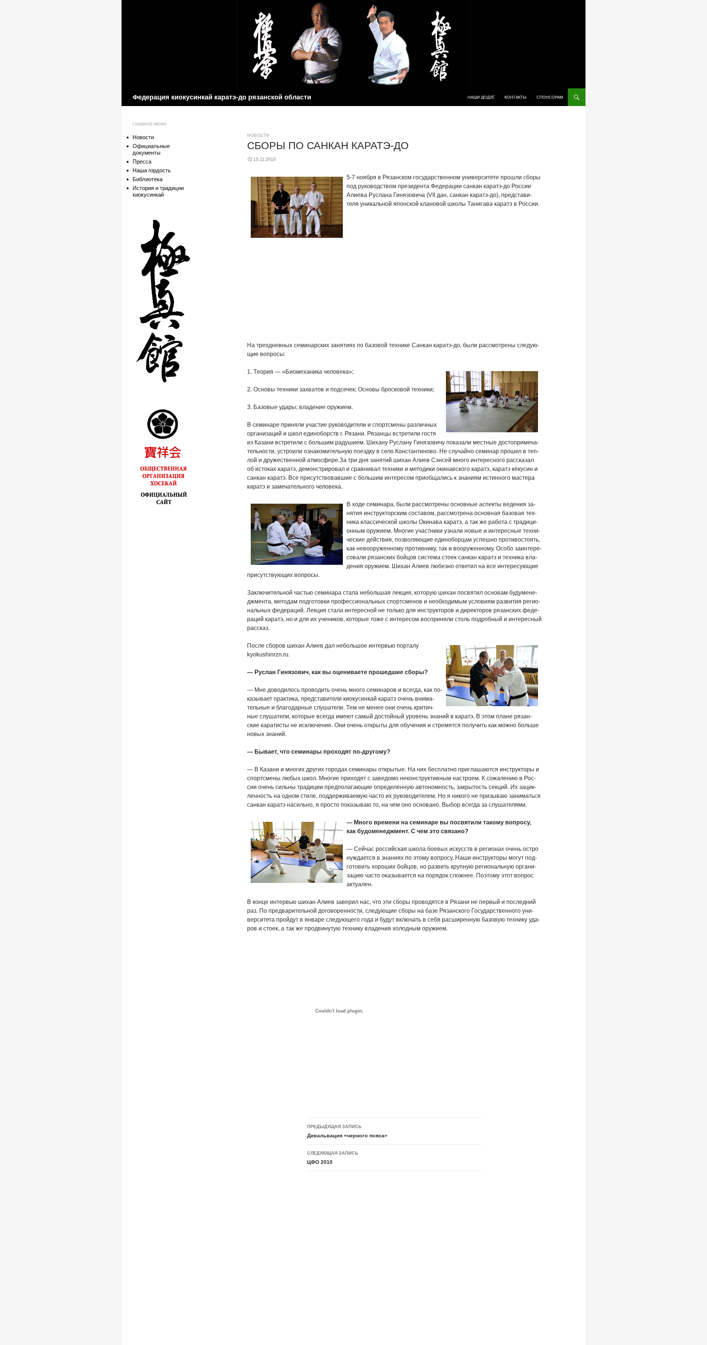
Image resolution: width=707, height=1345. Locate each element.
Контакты (515, 97)
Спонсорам (550, 97)
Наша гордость (152, 170)
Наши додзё (481, 97)
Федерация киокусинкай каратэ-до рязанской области (222, 97)
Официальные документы (151, 149)
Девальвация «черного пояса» (347, 1131)
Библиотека (147, 179)
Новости (258, 135)
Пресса (142, 161)
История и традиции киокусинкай (158, 191)
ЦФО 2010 (332, 1158)
